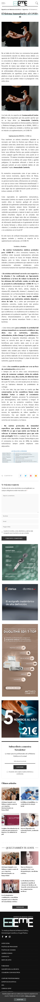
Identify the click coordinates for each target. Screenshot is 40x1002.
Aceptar (20, 1000)
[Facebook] (20, 476)
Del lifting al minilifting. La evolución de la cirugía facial (29, 804)
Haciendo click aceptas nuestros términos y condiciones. (21, 773)
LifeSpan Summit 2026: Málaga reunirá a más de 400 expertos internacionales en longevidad (9, 806)
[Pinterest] (31, 476)
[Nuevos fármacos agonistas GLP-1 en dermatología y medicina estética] (29, 858)
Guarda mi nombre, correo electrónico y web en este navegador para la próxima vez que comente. (18, 532)
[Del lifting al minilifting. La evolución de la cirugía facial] (29, 793)
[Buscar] (36, 3)
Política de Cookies (30, 996)
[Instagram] (10, 937)
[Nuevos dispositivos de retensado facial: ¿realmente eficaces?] (29, 820)
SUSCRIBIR (20, 767)
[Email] (36, 476)
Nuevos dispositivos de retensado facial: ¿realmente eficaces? (29, 830)
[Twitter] (26, 476)
